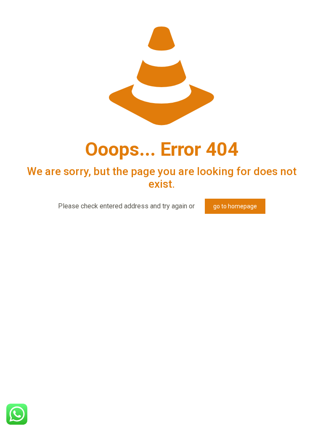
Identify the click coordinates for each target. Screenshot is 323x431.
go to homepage (235, 206)
